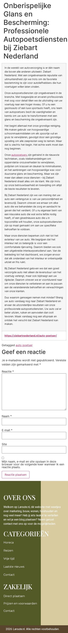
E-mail (7, 430)
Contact (9, 574)
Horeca (8, 542)
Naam (7, 416)
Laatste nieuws (13, 566)
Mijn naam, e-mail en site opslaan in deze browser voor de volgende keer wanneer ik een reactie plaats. (33, 464)
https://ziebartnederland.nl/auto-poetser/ (31, 335)
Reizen (8, 550)
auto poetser (24, 345)
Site (4, 444)
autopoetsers (19, 154)
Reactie (8, 371)
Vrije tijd (8, 558)
